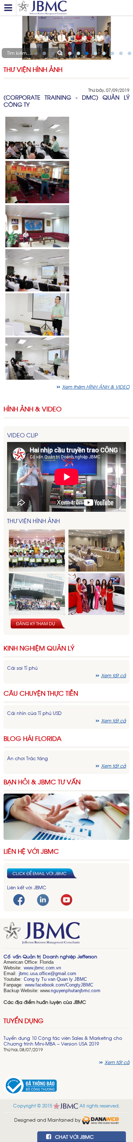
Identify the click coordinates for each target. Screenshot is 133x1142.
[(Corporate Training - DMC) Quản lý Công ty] (37, 137)
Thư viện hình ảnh (33, 69)
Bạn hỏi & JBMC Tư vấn (42, 782)
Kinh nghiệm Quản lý (39, 648)
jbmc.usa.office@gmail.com (47, 973)
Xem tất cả (113, 675)
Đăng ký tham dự (35, 623)
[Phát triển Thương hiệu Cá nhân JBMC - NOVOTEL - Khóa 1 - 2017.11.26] (37, 594)
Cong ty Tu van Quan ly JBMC (55, 979)
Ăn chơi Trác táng (27, 758)
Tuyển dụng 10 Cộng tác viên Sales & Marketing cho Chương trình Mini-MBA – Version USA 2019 (63, 1041)
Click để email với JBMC (39, 873)
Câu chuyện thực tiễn (41, 693)
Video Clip (22, 435)
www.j (29, 967)
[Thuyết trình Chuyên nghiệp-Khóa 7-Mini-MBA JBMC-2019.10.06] (96, 551)
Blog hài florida (32, 738)
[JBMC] (66, 935)
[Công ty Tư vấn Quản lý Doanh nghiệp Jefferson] (73, 8)
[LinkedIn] (43, 899)
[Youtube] (66, 899)
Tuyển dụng (24, 1020)
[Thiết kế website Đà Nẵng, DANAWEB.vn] (100, 1120)
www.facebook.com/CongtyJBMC (59, 985)
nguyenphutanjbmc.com (75, 990)
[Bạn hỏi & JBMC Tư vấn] (66, 816)
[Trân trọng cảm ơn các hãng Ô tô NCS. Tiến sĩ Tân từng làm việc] (96, 594)
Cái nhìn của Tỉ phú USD (34, 713)
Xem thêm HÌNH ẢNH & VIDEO (95, 387)
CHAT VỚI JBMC (74, 1136)
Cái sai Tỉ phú (22, 668)
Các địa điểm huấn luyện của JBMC (45, 1002)
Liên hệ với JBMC (31, 851)
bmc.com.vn (48, 967)
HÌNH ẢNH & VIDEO (33, 409)
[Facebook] (19, 899)
